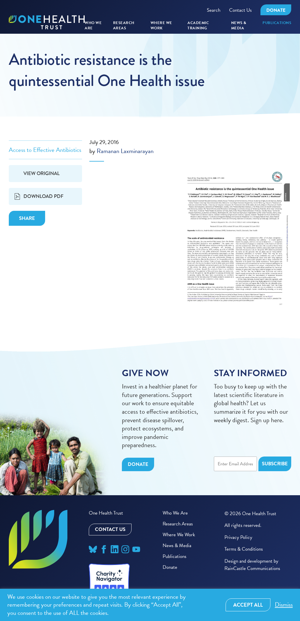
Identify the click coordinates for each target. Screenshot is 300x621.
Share (27, 218)
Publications (276, 23)
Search (213, 10)
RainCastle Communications (252, 568)
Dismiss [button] (284, 605)
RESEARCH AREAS (123, 25)
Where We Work (161, 25)
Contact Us (240, 10)
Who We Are (93, 25)
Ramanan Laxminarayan (125, 151)
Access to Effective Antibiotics (45, 150)
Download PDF (43, 196)
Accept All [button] (248, 605)
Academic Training (198, 25)
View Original (45, 176)
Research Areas (178, 523)
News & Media (238, 25)
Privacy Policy (238, 537)
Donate (275, 10)
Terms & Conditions (243, 549)
